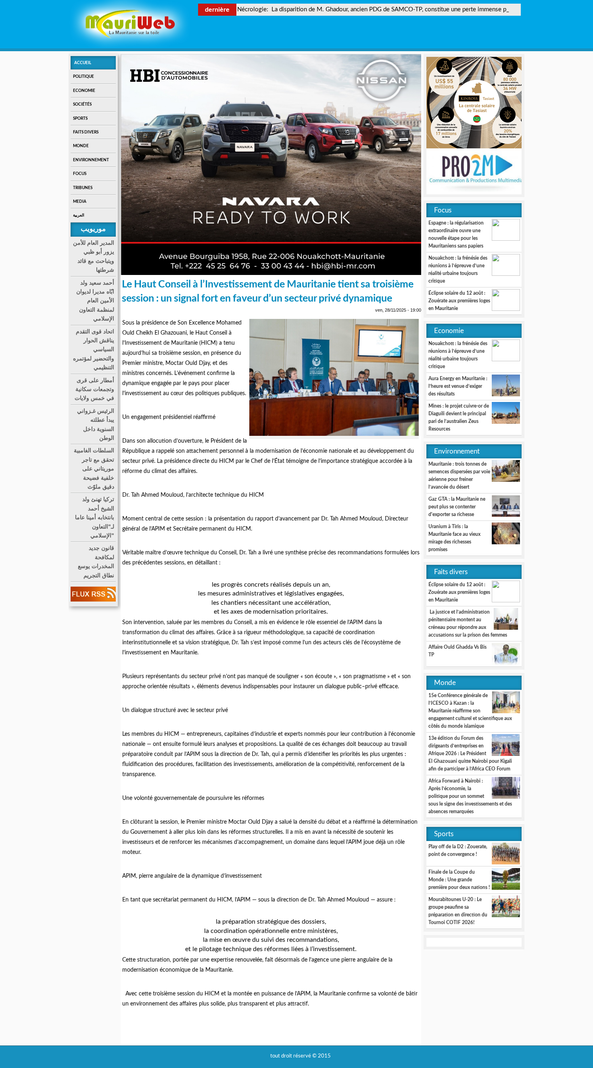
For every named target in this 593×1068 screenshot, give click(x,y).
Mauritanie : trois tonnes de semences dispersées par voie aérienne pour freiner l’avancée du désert (459, 475)
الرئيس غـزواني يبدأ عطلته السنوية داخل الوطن (95, 424)
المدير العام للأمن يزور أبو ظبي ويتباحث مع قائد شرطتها (93, 256)
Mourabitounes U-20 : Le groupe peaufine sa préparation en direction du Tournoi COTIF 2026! (457, 911)
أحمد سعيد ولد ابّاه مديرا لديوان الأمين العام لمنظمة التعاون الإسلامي (95, 300)
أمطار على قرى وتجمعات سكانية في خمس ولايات (94, 389)
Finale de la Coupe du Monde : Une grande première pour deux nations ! (459, 880)
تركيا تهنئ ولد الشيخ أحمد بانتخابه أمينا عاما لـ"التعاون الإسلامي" (94, 517)
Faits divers (85, 132)
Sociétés (82, 104)
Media (79, 202)
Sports (80, 119)
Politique (83, 77)
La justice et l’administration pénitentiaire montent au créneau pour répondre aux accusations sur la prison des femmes (467, 623)
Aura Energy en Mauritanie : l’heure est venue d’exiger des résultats (457, 386)
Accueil (82, 63)
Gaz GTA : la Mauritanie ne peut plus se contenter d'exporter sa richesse (456, 507)
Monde (81, 146)
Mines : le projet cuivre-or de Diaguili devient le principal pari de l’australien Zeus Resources (458, 417)
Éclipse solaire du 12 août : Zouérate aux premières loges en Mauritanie (459, 301)
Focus (79, 174)
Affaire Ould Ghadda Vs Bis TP (457, 651)
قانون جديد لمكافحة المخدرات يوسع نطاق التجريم (96, 561)
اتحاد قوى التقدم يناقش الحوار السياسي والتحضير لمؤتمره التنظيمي (93, 349)
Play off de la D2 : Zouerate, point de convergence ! (457, 850)
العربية (78, 215)
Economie (84, 91)
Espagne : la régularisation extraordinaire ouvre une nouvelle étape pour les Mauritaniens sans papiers (456, 234)
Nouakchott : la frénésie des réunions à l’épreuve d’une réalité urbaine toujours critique (457, 269)
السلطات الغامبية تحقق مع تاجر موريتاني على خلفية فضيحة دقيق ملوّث (94, 468)
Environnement (91, 160)
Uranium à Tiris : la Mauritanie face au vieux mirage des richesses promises (454, 538)
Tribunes (82, 188)
